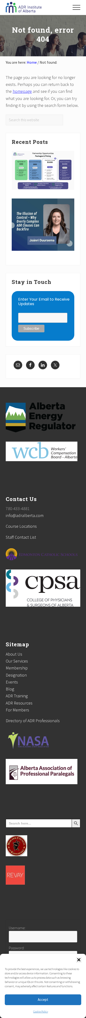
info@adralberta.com (24, 515)
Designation (16, 675)
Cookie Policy (40, 1011)
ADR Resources (19, 703)
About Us (14, 654)
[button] (78, 959)
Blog (10, 689)
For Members (17, 710)
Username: (17, 927)
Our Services (17, 661)
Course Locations (21, 526)
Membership (17, 668)
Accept (43, 999)
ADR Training (17, 696)
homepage (22, 91)
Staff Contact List (21, 537)
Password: (16, 947)
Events (12, 682)
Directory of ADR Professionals (33, 720)
